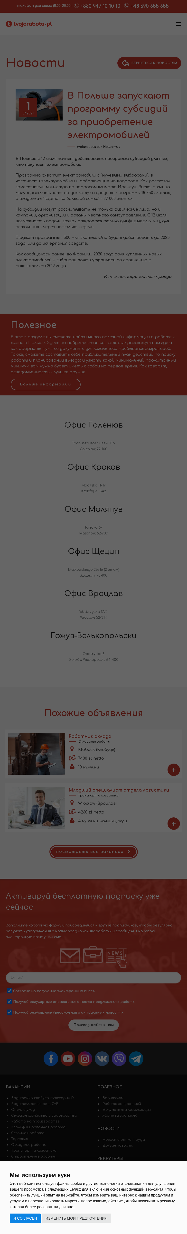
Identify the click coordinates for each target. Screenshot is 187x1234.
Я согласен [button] (25, 1218)
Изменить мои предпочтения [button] (76, 1218)
